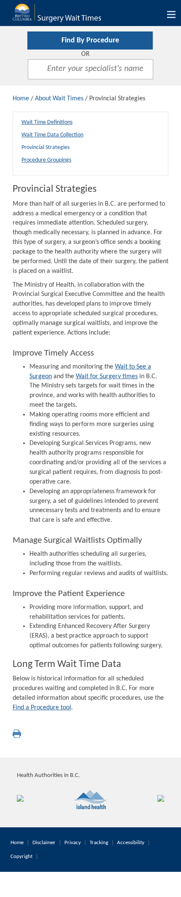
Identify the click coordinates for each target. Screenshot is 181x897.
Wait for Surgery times (107, 376)
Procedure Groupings (46, 160)
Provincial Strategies (45, 147)
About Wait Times (59, 98)
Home (21, 98)
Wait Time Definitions (46, 122)
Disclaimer (44, 842)
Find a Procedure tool (42, 707)
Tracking (99, 842)
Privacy (72, 842)
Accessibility (130, 842)
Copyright (21, 856)
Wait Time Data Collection (52, 135)
